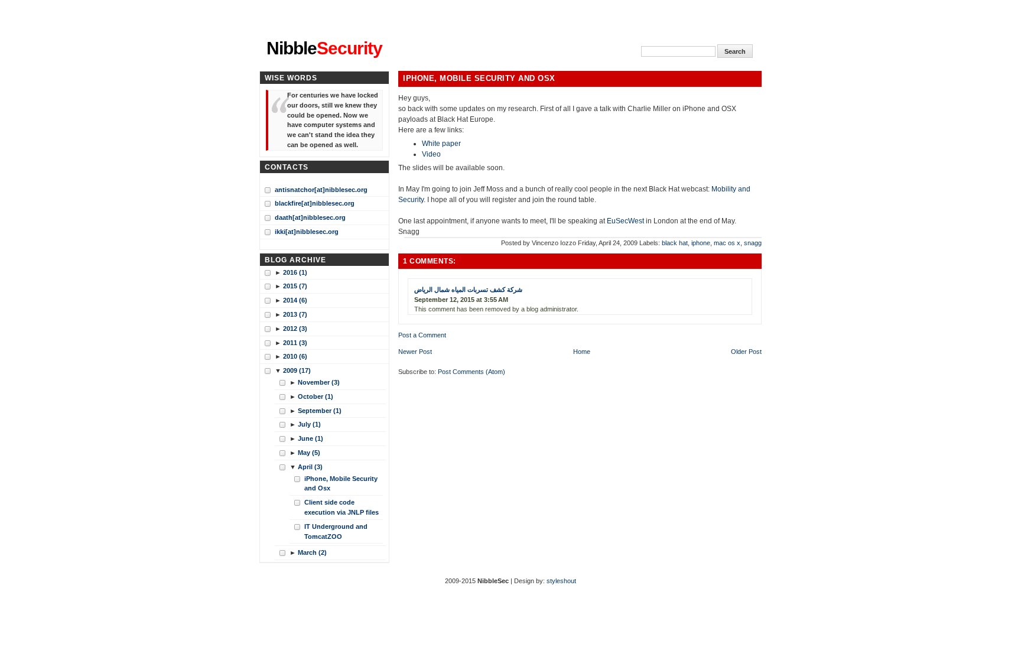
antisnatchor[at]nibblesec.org (321, 189)
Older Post (746, 351)
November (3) (319, 382)
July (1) (309, 424)
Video (431, 154)
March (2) (312, 552)
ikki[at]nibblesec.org (307, 231)
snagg (753, 242)
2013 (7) (295, 314)
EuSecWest (625, 221)
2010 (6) (295, 356)
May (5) (309, 452)
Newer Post (415, 351)
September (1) (320, 410)
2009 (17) (297, 370)
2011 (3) (295, 342)
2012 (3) (295, 328)
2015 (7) (295, 286)
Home (581, 351)
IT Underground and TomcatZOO (336, 531)
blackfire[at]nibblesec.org (315, 203)
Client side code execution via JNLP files (341, 507)
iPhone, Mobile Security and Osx (479, 78)
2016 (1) (295, 272)
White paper (441, 143)
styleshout (561, 580)
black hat (675, 242)
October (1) (315, 396)
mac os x (727, 242)
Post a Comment (422, 335)
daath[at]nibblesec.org (310, 217)
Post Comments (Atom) (471, 371)
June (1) (310, 438)
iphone (700, 242)
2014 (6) (295, 300)
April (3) (310, 466)
